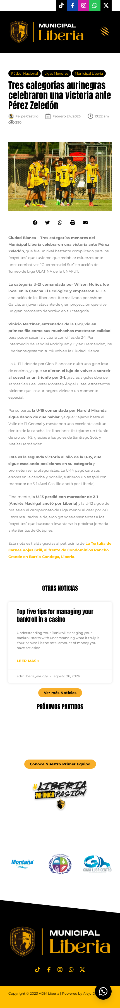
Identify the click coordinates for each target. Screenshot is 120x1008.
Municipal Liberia (89, 73)
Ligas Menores (56, 73)
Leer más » (28, 660)
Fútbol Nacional (24, 73)
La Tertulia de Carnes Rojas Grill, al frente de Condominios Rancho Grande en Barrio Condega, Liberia (59, 550)
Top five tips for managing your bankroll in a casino (55, 615)
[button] (104, 32)
